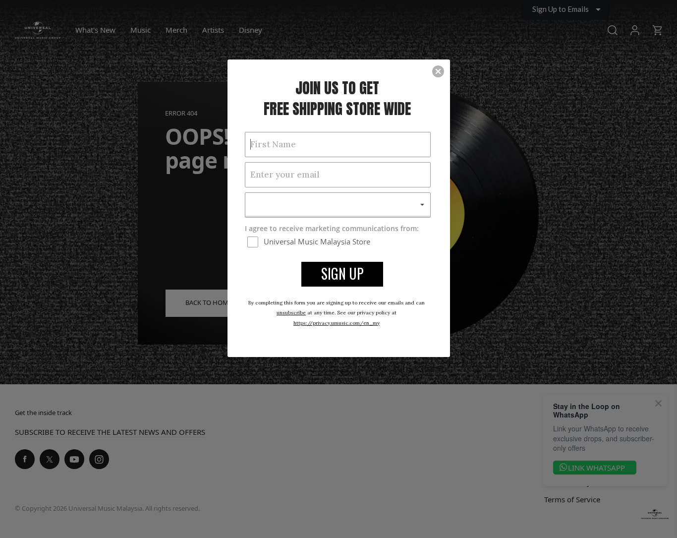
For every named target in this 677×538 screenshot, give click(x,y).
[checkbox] (339, 241)
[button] (438, 71)
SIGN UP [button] (342, 273)
